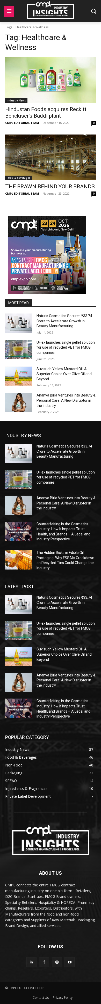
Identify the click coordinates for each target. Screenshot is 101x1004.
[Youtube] (69, 962)
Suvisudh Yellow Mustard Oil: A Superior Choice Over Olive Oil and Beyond (64, 374)
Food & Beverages (19, 178)
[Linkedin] (31, 962)
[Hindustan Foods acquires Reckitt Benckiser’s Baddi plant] (50, 80)
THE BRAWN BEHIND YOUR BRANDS (50, 186)
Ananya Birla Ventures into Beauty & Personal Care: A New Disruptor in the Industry (66, 400)
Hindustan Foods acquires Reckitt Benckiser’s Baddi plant (45, 112)
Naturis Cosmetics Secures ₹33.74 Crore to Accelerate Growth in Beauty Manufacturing (64, 321)
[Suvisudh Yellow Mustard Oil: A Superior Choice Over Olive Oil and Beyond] (18, 376)
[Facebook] (44, 962)
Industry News (16, 100)
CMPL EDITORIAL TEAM (22, 123)
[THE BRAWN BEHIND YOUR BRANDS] (50, 157)
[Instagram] (57, 962)
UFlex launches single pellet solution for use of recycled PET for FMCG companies (66, 347)
